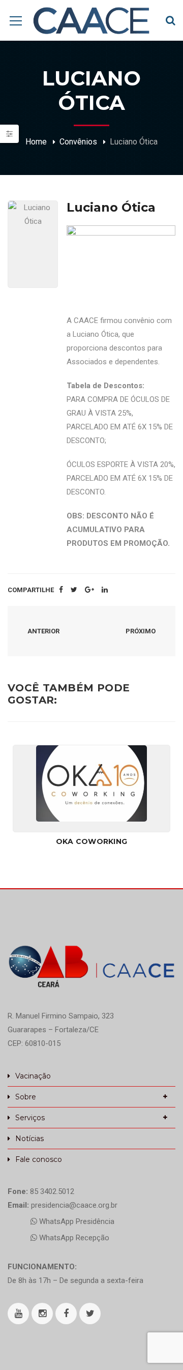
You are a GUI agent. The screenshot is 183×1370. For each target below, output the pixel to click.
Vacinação (33, 1076)
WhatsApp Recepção (73, 1237)
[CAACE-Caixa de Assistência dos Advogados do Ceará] (91, 20)
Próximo (141, 631)
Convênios (78, 142)
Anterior (42, 631)
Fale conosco (38, 1159)
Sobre (25, 1096)
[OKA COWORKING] (91, 783)
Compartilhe (31, 590)
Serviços (30, 1117)
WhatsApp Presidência (75, 1221)
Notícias (29, 1138)
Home (36, 142)
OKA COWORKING (92, 841)
